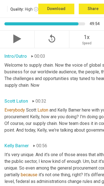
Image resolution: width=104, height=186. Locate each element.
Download (56, 8)
